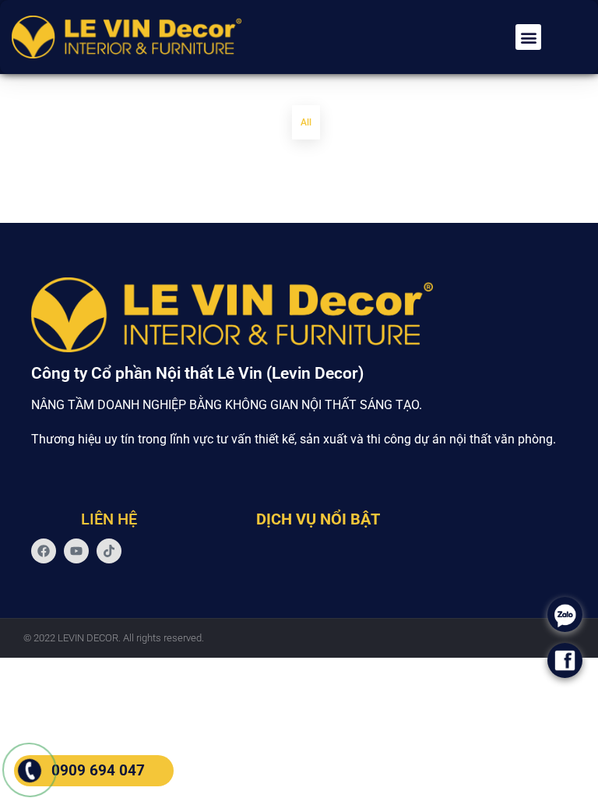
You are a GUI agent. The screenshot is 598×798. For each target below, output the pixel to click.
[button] (528, 37)
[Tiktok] (109, 550)
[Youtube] (76, 550)
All (306, 122)
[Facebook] (43, 550)
